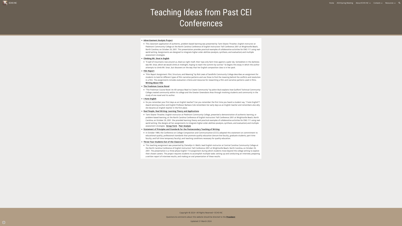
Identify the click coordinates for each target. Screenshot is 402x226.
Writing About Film (154, 83)
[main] (201, 18)
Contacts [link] (377, 3)
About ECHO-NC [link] (362, 3)
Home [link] (331, 3)
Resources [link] (389, 3)
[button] (399, 2)
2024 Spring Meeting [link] (345, 3)
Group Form (171, 126)
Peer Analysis (185, 126)
